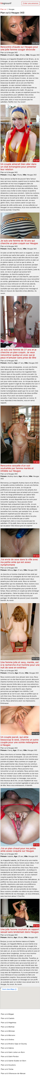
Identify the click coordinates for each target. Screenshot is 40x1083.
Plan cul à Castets (7, 1018)
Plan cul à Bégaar (7, 1014)
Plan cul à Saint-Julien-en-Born (13, 1052)
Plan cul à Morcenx (8, 1035)
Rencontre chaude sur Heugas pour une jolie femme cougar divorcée (19, 48)
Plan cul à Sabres (7, 1048)
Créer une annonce (30, 3)
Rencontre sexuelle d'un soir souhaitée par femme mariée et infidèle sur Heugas (17, 468)
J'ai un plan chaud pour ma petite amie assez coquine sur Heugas (18, 849)
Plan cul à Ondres (7, 1040)
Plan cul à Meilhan (8, 1027)
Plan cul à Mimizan (8, 1031)
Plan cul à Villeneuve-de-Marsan (13, 1073)
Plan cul (3, 9)
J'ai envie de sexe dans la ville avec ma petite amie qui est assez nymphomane (19, 562)
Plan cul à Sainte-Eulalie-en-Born (13, 1061)
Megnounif (5, 3)
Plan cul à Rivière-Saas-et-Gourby (14, 1044)
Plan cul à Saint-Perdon (10, 1056)
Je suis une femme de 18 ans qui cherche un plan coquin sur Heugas (19, 242)
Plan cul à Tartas (7, 1069)
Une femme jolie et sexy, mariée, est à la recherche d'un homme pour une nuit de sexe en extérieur (20, 665)
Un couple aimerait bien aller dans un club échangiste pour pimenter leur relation (18, 167)
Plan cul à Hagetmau (8, 1023)
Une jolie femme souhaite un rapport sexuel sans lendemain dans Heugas (20, 930)
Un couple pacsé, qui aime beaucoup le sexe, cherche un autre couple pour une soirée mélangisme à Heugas (20, 741)
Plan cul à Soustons (8, 1065)
